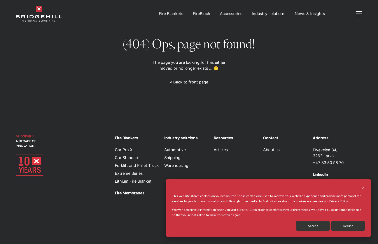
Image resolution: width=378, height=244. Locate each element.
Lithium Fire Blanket (133, 181)
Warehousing (176, 165)
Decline (348, 226)
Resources (223, 138)
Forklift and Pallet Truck (137, 165)
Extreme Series (129, 173)
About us (271, 149)
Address (321, 138)
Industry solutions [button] (268, 14)
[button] (359, 14)
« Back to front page (189, 82)
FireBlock (201, 14)
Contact (270, 138)
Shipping (172, 157)
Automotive (175, 149)
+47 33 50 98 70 (328, 162)
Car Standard (127, 157)
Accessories (231, 14)
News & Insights (310, 14)
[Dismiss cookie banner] (363, 187)
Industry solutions (181, 138)
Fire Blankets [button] (171, 14)
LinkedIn (320, 174)
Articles (221, 149)
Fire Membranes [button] (130, 193)
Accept (313, 226)
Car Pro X (124, 149)
